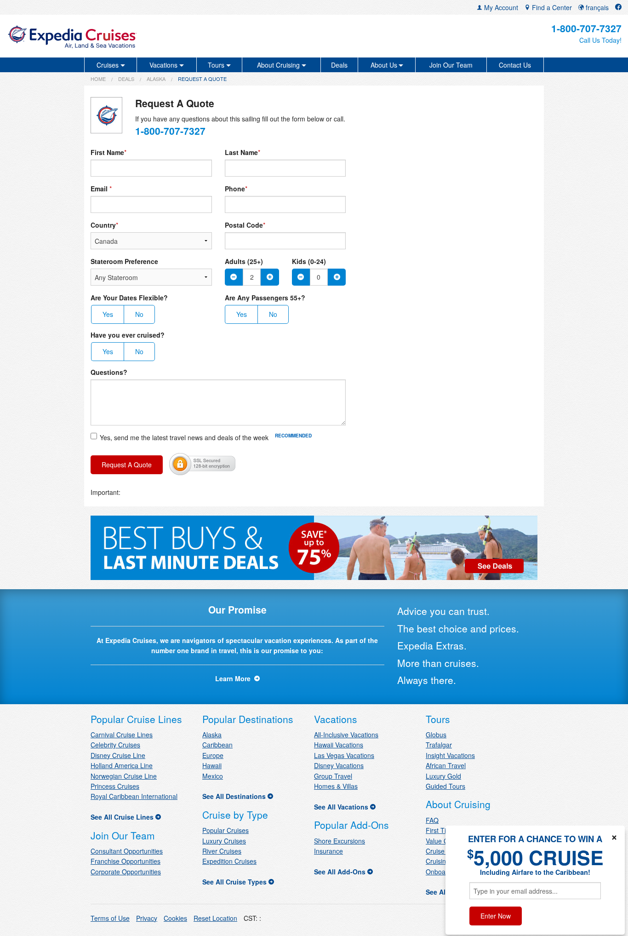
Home (98, 78)
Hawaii (212, 765)
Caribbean (217, 744)
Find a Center (551, 7)
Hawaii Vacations (338, 744)
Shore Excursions (339, 840)
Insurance (328, 851)
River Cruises (221, 851)
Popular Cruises (225, 830)
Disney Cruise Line (118, 755)
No (139, 314)
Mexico (212, 776)
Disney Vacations (339, 765)
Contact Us (515, 64)
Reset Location (215, 918)
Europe (212, 755)
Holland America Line (122, 765)
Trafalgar (439, 744)
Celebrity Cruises (115, 744)
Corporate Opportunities (126, 871)
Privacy (146, 918)
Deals (339, 64)
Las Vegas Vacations (344, 755)
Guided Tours (445, 786)
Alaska (156, 78)
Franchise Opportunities (125, 861)
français (596, 7)
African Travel (446, 765)
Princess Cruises (115, 786)
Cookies (175, 918)
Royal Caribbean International (134, 796)
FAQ (432, 820)
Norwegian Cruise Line (124, 776)
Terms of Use (110, 918)
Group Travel (333, 776)
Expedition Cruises (229, 861)
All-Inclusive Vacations (346, 734)
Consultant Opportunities (127, 851)
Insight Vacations (450, 755)
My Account (500, 7)
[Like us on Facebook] (618, 7)
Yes (108, 314)
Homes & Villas (336, 786)
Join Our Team (451, 64)
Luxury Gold (443, 776)
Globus (436, 734)
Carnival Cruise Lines (122, 734)
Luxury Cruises (224, 840)
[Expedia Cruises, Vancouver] (107, 36)
